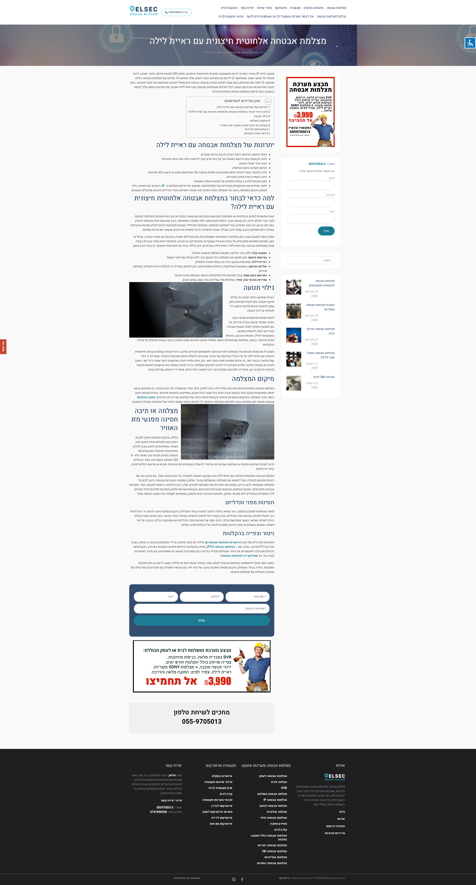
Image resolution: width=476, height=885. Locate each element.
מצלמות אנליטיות (275, 857)
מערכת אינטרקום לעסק (217, 812)
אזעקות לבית (229, 8)
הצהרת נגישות (335, 826)
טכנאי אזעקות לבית (231, 16)
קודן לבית (280, 829)
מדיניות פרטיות (335, 833)
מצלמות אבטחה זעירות (272, 845)
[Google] (234, 879)
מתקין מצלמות (146, 397)
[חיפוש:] (310, 260)
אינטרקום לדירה (221, 818)
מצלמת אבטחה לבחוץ (273, 806)
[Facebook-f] (242, 879)
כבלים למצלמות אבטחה (331, 16)
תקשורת (295, 8)
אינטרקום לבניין (221, 806)
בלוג (261, 52)
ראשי (269, 52)
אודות (341, 819)
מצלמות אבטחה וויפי (273, 818)
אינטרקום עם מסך (220, 824)
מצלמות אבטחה (336, 8)
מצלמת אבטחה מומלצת (272, 794)
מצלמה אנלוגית (277, 812)
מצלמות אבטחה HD (274, 851)
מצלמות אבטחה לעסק (273, 776)
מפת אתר (195, 878)
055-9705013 (202, 722)
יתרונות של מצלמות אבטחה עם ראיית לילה (242, 107)
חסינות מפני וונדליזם (255, 129)
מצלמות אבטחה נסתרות (272, 863)
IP (163, 186)
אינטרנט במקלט (314, 8)
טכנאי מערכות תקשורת (217, 800)
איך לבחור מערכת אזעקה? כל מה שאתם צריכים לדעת (280, 16)
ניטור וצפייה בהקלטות (255, 133)
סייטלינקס (284, 878)
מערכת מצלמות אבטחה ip (221, 542)
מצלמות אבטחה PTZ (221, 547)
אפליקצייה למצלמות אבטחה (239, 556)
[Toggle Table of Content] (266, 101)
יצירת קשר (247, 8)
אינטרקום (281, 8)
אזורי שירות (264, 8)
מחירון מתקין (278, 824)
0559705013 (317, 164)
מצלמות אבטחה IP (275, 800)
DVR (284, 788)
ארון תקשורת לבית (220, 788)
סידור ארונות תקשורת (218, 782)
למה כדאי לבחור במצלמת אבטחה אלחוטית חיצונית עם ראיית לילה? (228, 112)
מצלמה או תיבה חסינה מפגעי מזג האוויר (244, 125)
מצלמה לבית (279, 782)
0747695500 (158, 812)
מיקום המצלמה (259, 121)
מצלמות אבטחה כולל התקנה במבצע (269, 837)
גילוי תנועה (261, 116)
